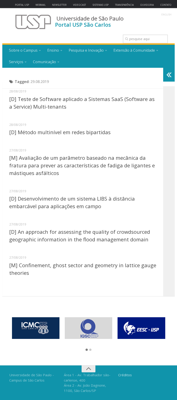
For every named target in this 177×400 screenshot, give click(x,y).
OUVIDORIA (147, 4)
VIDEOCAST (79, 4)
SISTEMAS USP (100, 4)
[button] (86, 350)
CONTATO (165, 4)
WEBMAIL (40, 4)
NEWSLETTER (59, 4)
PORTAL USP (22, 4)
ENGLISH (166, 14)
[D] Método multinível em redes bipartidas (60, 132)
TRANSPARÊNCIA (124, 4)
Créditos (125, 375)
